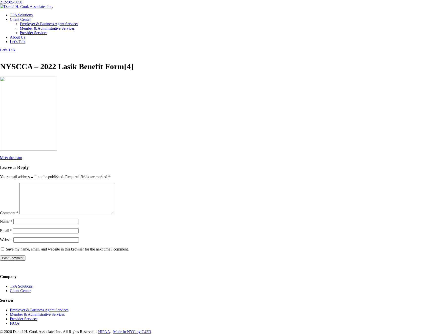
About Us (17, 37)
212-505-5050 (11, 2)
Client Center (20, 19)
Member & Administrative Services (47, 28)
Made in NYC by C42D (132, 332)
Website (6, 240)
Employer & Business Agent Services (49, 24)
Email (6, 231)
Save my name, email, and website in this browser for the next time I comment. (67, 249)
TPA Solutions (21, 15)
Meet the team (11, 158)
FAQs (14, 323)
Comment (9, 213)
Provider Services (33, 33)
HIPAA (104, 332)
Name (6, 221)
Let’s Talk (17, 42)
